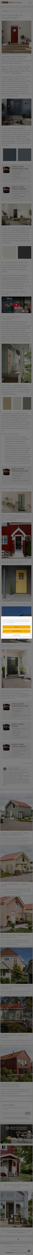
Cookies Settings (16, 635)
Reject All (16, 626)
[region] (16, 627)
